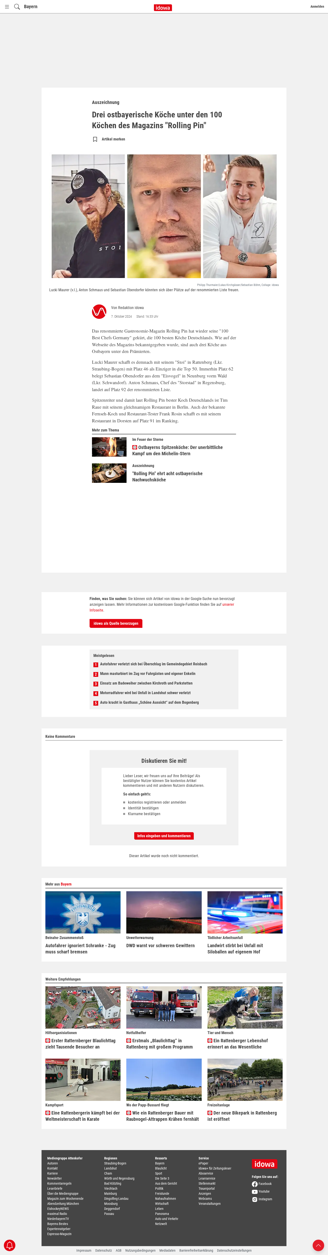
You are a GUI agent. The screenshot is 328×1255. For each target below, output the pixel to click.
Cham (108, 1173)
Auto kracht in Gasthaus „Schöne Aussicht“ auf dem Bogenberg (149, 702)
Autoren (52, 1163)
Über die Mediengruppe (63, 1193)
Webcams (205, 1198)
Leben (159, 1209)
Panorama (162, 1214)
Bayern (30, 6)
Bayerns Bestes (57, 1224)
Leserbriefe (54, 1188)
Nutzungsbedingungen (140, 1250)
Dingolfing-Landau (116, 1198)
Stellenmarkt (207, 1183)
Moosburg (111, 1204)
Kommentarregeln (59, 1183)
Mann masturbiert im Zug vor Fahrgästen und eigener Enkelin (147, 673)
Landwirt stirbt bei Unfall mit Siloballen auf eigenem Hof (235, 949)
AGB (118, 1250)
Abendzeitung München (63, 1204)
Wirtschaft (162, 1204)
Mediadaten (167, 1250)
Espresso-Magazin (59, 1234)
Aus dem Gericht (166, 1183)
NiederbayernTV (58, 1219)
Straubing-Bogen (115, 1163)
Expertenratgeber (58, 1229)
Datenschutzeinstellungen (234, 1250)
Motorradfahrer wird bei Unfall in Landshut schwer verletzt (145, 693)
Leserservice (207, 1178)
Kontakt (52, 1168)
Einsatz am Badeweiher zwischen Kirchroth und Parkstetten (146, 683)
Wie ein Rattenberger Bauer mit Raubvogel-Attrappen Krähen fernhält (162, 1116)
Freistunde (162, 1193)
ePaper (203, 1163)
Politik (159, 1188)
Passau (109, 1214)
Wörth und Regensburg (119, 1178)
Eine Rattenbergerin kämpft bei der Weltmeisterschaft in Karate (82, 1116)
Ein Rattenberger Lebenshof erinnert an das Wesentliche (237, 1044)
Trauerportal (207, 1188)
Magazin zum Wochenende (65, 1198)
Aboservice (206, 1173)
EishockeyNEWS (58, 1209)
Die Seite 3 (162, 1178)
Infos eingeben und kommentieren (164, 836)
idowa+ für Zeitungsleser (215, 1168)
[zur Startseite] (266, 1162)
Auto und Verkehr (166, 1219)
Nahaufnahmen (165, 1198)
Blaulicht (161, 1168)
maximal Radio (57, 1214)
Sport (158, 1173)
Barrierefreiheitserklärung (196, 1250)
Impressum (83, 1250)
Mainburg (110, 1193)
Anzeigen (205, 1193)
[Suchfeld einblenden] (17, 6)
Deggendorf (112, 1209)
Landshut (110, 1168)
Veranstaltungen (210, 1204)
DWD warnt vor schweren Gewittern (160, 945)
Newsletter (54, 1178)
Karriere (52, 1173)
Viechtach (110, 1188)
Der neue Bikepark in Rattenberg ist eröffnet (242, 1116)
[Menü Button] (7, 6)
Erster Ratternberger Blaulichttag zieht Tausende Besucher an (80, 1044)
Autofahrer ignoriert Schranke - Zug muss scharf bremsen (80, 949)
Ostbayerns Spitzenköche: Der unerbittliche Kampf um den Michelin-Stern (177, 450)
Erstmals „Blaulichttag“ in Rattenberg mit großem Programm (159, 1044)
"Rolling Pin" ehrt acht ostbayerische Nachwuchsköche (167, 477)
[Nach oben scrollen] (318, 1245)
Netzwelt (161, 1224)
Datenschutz (103, 1250)
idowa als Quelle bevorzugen (116, 623)
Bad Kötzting (112, 1183)
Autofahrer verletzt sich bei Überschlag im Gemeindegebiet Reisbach (153, 664)
